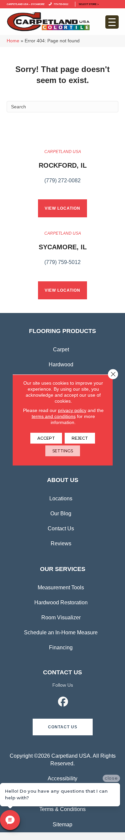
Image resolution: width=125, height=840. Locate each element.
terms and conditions (54, 416)
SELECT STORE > (89, 4)
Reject (80, 438)
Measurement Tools (61, 587)
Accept (46, 438)
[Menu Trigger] (112, 22)
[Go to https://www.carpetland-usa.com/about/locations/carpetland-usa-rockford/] (62, 170)
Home (13, 40)
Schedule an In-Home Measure (61, 632)
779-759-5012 (60, 4)
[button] (63, 727)
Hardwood (61, 364)
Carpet (61, 349)
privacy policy (72, 410)
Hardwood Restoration (61, 602)
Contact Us (61, 528)
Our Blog (60, 513)
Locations (60, 498)
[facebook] (63, 703)
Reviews (61, 543)
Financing (61, 647)
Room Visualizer (61, 617)
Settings (62, 450)
